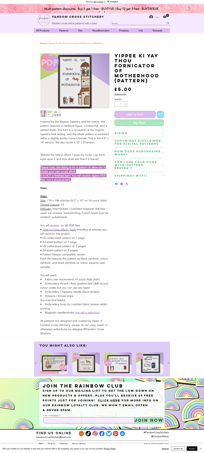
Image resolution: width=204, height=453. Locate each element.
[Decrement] (116, 104)
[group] (102, 363)
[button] (66, 30)
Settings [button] (165, 448)
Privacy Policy (110, 448)
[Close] (200, 448)
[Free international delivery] (104, 11)
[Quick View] (54, 363)
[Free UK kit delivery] (99, 11)
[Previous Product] (35, 363)
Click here (109, 400)
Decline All (178, 448)
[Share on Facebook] (116, 184)
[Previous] (15, 9)
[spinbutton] (121, 104)
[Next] (189, 9)
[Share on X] (127, 184)
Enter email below (51, 415)
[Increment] (125, 104)
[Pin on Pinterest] (121, 184)
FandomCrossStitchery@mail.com (53, 437)
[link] (166, 16)
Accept (192, 448)
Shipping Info (120, 94)
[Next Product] (168, 363)
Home (43, 43)
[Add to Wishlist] (160, 114)
